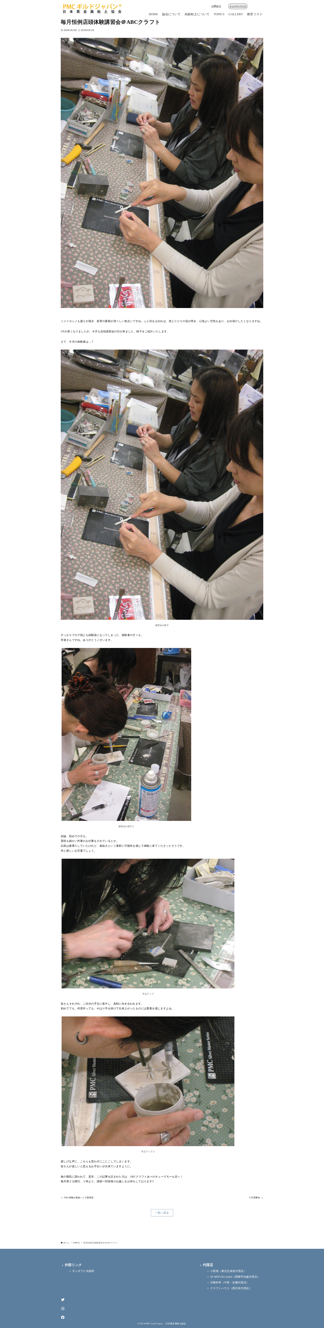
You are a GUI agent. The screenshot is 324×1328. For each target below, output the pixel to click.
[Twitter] (63, 1299)
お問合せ (216, 6)
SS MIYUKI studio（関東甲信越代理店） (235, 1276)
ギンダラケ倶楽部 (83, 1271)
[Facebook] (63, 1317)
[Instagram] (63, 1308)
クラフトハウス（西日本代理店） (231, 1288)
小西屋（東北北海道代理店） (228, 1271)
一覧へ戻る (162, 1212)
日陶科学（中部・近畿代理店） (229, 1282)
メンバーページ (237, 6)
